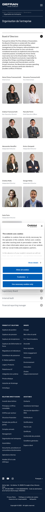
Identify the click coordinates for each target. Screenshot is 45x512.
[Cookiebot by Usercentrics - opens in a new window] (28, 226)
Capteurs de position (9, 330)
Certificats (27, 431)
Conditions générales (31, 441)
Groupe (26, 330)
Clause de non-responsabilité (18, 499)
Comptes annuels (8, 429)
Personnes (27, 358)
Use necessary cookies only (22, 284)
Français (38, 479)
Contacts (27, 401)
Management (6, 434)
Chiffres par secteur (9, 413)
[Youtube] (9, 478)
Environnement (29, 362)
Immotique (6, 388)
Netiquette (33, 499)
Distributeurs (28, 418)
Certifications (28, 422)
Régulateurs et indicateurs (11, 351)
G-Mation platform (8, 360)
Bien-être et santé (30, 334)
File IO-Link (27, 427)
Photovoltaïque (7, 379)
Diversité (27, 344)
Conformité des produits (32, 436)
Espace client (28, 445)
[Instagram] (14, 478)
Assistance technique (31, 406)
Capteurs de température (11, 339)
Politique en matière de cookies (28, 497)
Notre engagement (30, 353)
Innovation (27, 367)
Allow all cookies (22, 270)
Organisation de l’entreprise (11, 439)
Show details (33, 263)
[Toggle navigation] (41, 5)
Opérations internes (9, 455)
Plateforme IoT (7, 369)
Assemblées (6, 443)
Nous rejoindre (29, 348)
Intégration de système (10, 374)
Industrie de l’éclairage (10, 383)
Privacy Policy (11, 497)
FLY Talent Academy (31, 339)
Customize (21, 277)
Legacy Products (8, 365)
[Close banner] (41, 226)
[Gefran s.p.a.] (10, 5)
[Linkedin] (4, 478)
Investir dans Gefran (9, 401)
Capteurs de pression (9, 334)
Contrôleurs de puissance (11, 355)
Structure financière (9, 418)
